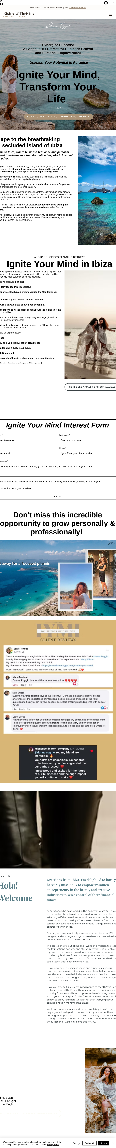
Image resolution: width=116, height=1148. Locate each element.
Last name (64, 435)
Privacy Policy (53, 1144)
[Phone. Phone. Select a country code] (63, 453)
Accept (104, 1143)
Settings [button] (76, 1143)
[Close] (112, 1143)
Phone (62, 448)
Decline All (89, 1143)
